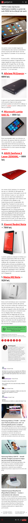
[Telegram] (14, 340)
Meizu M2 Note (11, 277)
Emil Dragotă (5, 13)
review (9, 106)
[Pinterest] (11, 340)
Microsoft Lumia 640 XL (12, 336)
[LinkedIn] (17, 340)
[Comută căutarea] (23, 2)
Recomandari (9, 334)
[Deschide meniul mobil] (26, 2)
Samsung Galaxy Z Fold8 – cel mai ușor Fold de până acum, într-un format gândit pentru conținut (13, 423)
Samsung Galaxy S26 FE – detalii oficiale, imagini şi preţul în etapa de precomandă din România (12, 459)
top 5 (19, 336)
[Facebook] (2, 340)
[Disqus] (14, 384)
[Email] (20, 340)
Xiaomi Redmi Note (15, 224)
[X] (8, 340)
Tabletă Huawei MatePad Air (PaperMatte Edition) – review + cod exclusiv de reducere (12, 493)
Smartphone (14, 334)
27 (16, 13)
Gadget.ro (4, 149)
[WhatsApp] (5, 340)
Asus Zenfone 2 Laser (20, 335)
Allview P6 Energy (14, 73)
